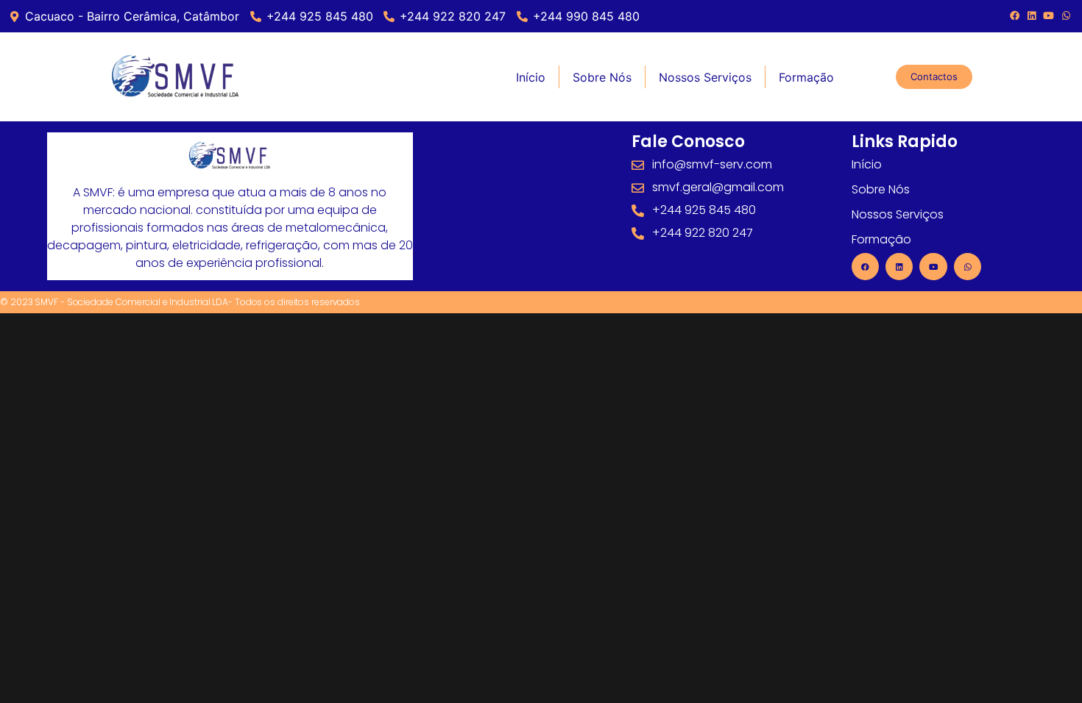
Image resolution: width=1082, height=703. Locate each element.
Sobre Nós (602, 77)
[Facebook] (1013, 15)
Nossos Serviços (705, 77)
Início (530, 77)
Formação (806, 77)
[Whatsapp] (967, 266)
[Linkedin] (1031, 15)
